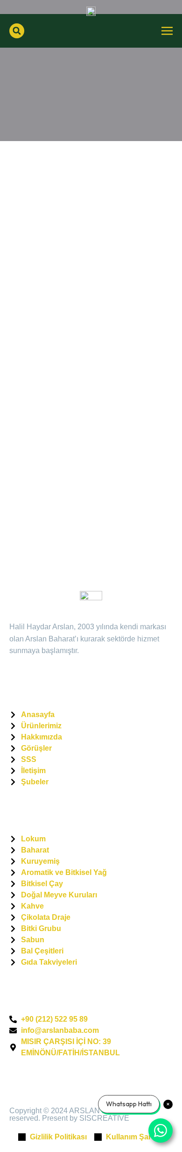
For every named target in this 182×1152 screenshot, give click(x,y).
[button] (16, 30)
